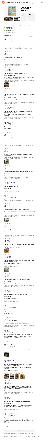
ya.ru (35, 436)
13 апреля (12, 56)
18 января (11, 109)
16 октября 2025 (13, 208)
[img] (7, 41)
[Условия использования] (33, 24)
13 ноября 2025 (12, 170)
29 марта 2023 (12, 415)
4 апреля (11, 71)
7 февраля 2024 (13, 399)
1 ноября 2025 (12, 184)
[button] (6, 19)
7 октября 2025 (12, 228)
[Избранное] (42, 2)
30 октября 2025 (13, 197)
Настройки (28, 436)
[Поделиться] (34, 6)
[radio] (5, 51)
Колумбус (6, 436)
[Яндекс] (3, 2)
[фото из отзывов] (6, 84)
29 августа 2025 (13, 292)
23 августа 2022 (13, 362)
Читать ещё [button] (29, 62)
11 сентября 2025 (13, 258)
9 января (11, 137)
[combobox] (17, 2)
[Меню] (46, 2)
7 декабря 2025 (12, 153)
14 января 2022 (12, 346)
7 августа (11, 41)
